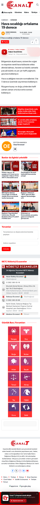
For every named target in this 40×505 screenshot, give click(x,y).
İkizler (26, 354)
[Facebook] (12, 470)
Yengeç (14, 339)
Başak (26, 370)
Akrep (26, 385)
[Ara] (37, 5)
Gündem (18, 12)
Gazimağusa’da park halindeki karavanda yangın (28, 174)
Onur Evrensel (18, 145)
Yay (13, 400)
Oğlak (26, 400)
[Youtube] (27, 470)
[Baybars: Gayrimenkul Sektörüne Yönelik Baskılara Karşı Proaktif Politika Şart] (10, 207)
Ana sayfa (7, 12)
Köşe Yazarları (32, 477)
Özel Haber (7, 479)
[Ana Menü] (2, 5)
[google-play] (25, 487)
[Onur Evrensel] (7, 146)
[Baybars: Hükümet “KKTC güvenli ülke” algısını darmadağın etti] (29, 186)
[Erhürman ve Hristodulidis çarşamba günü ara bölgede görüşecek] (29, 207)
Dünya (21, 477)
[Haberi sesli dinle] (4, 52)
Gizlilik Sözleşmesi (21, 479)
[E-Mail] (15, 149)
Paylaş (6, 42)
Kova (14, 415)
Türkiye (34, 12)
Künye (5, 482)
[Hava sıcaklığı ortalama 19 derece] (20, 38)
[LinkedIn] (23, 470)
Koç (26, 339)
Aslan (13, 370)
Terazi (13, 385)
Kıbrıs (26, 12)
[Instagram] (20, 470)
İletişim (33, 479)
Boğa (14, 354)
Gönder (6, 249)
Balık (26, 415)
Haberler (4, 20)
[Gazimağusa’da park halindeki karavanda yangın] (29, 166)
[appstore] (14, 487)
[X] (16, 470)
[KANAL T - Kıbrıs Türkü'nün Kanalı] (20, 5)
